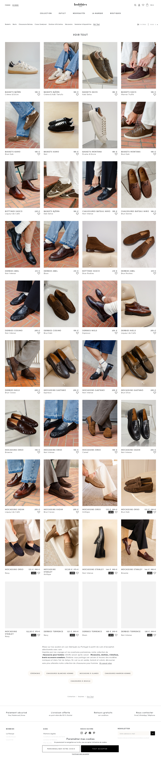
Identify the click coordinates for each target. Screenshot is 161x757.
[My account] (139, 5)
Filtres (143, 24)
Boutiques (115, 13)
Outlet (62, 13)
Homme (15, 5)
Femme (7, 5)
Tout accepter (99, 749)
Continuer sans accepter (80, 754)
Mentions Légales (49, 733)
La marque (97, 13)
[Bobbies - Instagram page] (81, 733)
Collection (46, 13)
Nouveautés (79, 13)
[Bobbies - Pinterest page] (94, 733)
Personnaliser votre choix (61, 749)
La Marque (10, 733)
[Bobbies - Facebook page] (90, 733)
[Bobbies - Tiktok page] (86, 733)
